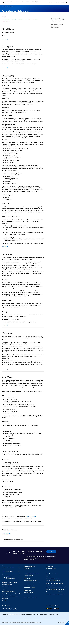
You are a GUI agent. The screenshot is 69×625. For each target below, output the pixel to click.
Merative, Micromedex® (31, 516)
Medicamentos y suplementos (8, 6)
